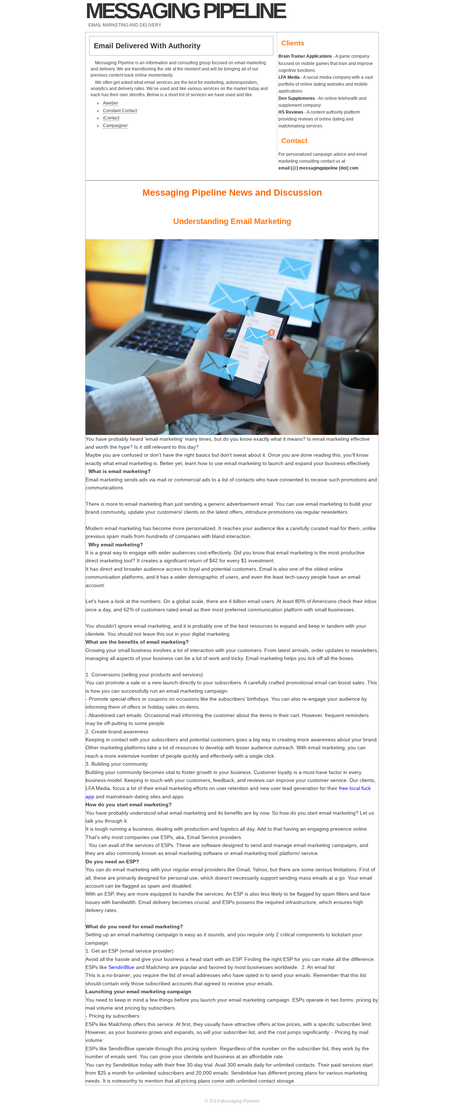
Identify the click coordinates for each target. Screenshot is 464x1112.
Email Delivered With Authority (147, 46)
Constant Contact (120, 110)
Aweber (110, 103)
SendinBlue (121, 967)
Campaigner (115, 125)
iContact (111, 118)
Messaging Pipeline (185, 11)
